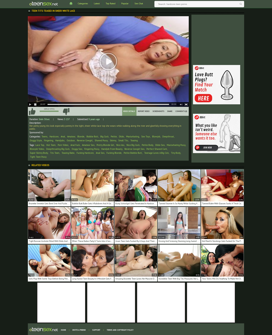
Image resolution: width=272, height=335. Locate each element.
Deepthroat (168, 136)
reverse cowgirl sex (134, 148)
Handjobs (60, 140)
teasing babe (68, 152)
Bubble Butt (92, 136)
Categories (83, 3)
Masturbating (132, 136)
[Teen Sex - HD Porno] (43, 3)
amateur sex (88, 145)
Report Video (144, 111)
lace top (39, 145)
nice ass (120, 145)
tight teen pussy (38, 156)
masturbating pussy (176, 145)
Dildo (121, 136)
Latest (97, 3)
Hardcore (54, 136)
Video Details (129, 111)
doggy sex (77, 148)
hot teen (51, 145)
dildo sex (160, 145)
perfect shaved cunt (157, 148)
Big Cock (104, 136)
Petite (114, 136)
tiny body (175, 152)
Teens (44, 136)
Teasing (134, 140)
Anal (63, 136)
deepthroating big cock (58, 148)
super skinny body (39, 152)
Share (169, 111)
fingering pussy (91, 148)
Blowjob (156, 136)
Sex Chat (139, 3)
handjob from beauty (111, 148)
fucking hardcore (85, 152)
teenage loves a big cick (156, 152)
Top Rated (110, 3)
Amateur (71, 136)
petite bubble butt (133, 152)
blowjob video (37, 148)
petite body (147, 145)
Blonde (80, 136)
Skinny (113, 140)
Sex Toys (145, 136)
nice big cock (133, 145)
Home (63, 330)
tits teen (54, 152)
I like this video (32, 111)
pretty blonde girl (105, 145)
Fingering (48, 140)
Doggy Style (36, 140)
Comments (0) (181, 111)
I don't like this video (66, 111)
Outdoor (71, 140)
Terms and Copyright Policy (120, 330)
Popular (125, 3)
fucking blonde (114, 152)
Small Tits (123, 140)
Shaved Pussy (101, 140)
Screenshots (158, 111)
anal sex (100, 152)
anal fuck (75, 145)
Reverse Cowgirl (85, 140)
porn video (63, 145)
